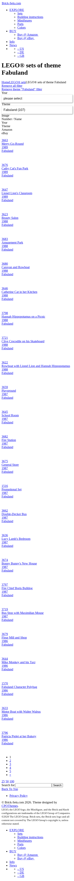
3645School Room (10, 413)
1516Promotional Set (12, 487)
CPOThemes (10, 806)
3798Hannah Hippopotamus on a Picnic (23, 314)
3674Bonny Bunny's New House (19, 561)
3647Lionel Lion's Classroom (17, 191)
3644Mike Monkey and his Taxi (18, 660)
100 (11, 781)
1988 (5, 221)
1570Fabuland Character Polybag (19, 685)
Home (5, 82)
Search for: (8, 785)
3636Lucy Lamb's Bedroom (16, 537)
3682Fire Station (9, 438)
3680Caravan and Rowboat (16, 265)
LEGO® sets (17, 82)
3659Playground (9, 388)
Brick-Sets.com (11, 3)
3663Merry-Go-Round (13, 142)
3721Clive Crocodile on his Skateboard (23, 339)
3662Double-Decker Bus (14, 512)
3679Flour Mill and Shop (14, 635)
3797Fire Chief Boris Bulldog (17, 586)
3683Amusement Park (12, 240)
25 (3, 781)
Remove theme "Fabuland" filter (22, 89)
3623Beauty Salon (10, 216)
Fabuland (7, 150)
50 (7, 781)
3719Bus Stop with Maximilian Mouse (23, 611)
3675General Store (10, 463)
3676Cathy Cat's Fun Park (15, 166)
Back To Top (10, 789)
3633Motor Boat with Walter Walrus (21, 709)
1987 (5, 394)
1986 (5, 641)
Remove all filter (12, 85)
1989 (5, 147)
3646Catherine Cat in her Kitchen (19, 290)
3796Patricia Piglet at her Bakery (19, 734)
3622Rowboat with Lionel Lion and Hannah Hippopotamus (36, 364)
